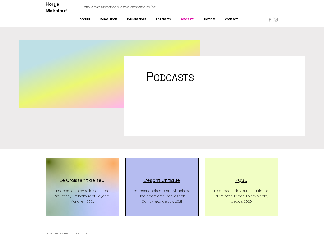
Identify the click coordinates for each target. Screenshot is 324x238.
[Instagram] (275, 19)
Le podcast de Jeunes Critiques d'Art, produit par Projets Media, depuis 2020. (241, 196)
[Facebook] (270, 19)
